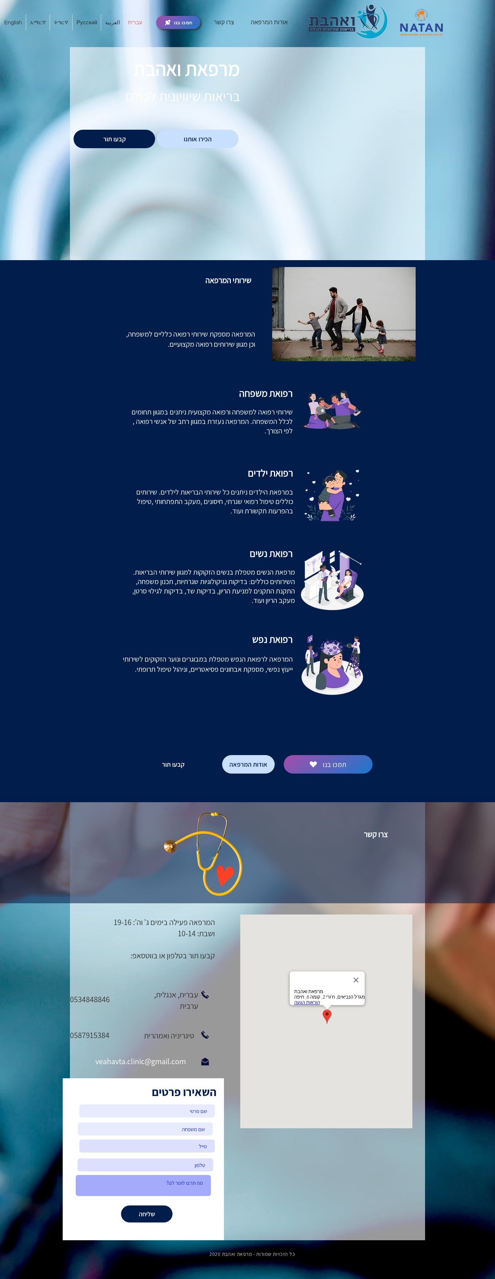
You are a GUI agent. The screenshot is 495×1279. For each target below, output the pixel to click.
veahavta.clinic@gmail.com (140, 1061)
